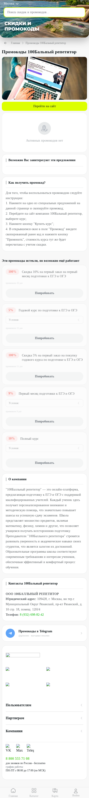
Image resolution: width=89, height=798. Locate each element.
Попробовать (44, 293)
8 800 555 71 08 (17, 758)
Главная (15, 43)
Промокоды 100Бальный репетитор (46, 43)
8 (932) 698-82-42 (32, 614)
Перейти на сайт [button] (44, 106)
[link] (24, 673)
